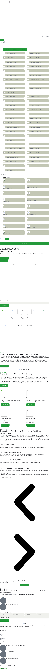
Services (5, 174)
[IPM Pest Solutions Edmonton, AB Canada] (3, 648)
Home (4, 41)
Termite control (30, 398)
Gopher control (30, 418)
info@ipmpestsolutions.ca (12, 604)
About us (5, 42)
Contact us (5, 237)
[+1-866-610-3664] (3, 600)
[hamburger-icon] (2, 40)
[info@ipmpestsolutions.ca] (3, 607)
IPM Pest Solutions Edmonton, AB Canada (15, 645)
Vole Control (4, 398)
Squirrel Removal (6, 418)
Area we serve (6, 44)
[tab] (7, 49)
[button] (24, 503)
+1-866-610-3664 (11, 594)
